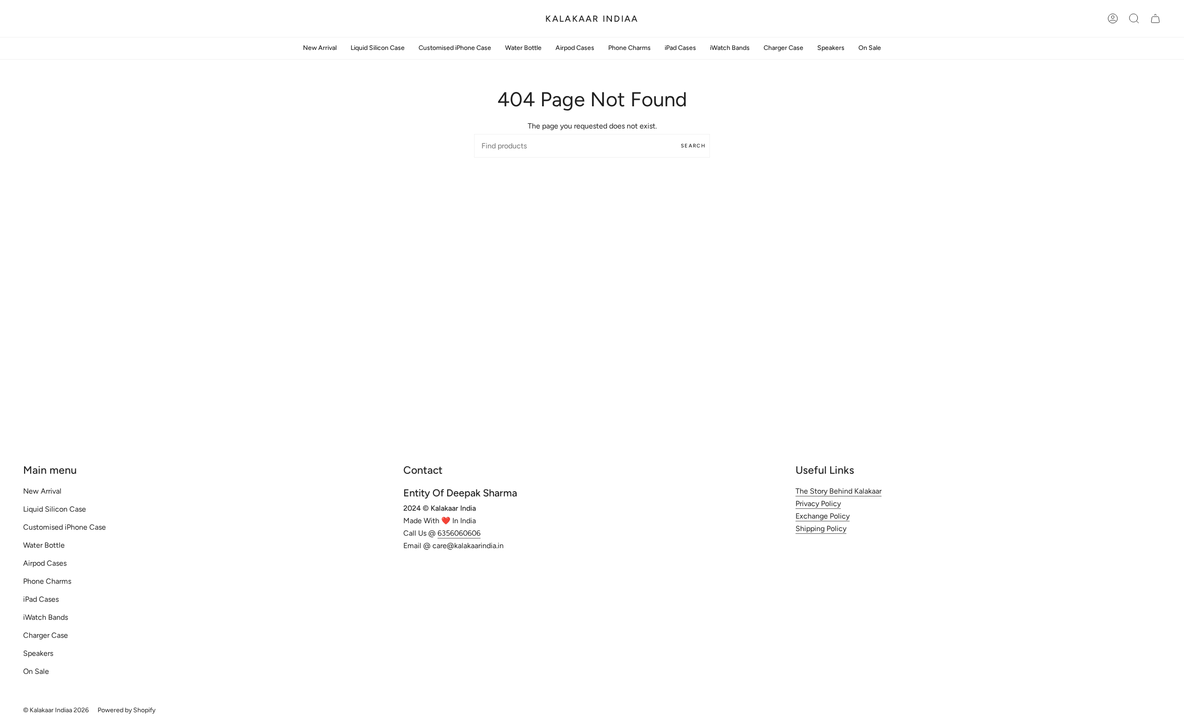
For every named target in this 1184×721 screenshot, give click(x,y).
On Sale (36, 671)
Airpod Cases (45, 563)
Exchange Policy (823, 516)
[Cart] (1155, 18)
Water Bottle (44, 545)
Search (693, 146)
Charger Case (45, 635)
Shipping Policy (821, 528)
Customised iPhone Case (64, 527)
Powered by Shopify (126, 710)
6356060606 (459, 533)
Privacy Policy (818, 503)
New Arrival (42, 491)
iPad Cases (41, 599)
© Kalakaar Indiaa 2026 (56, 710)
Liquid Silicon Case (54, 509)
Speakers (38, 653)
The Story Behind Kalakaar (839, 491)
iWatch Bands (45, 617)
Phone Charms (47, 581)
